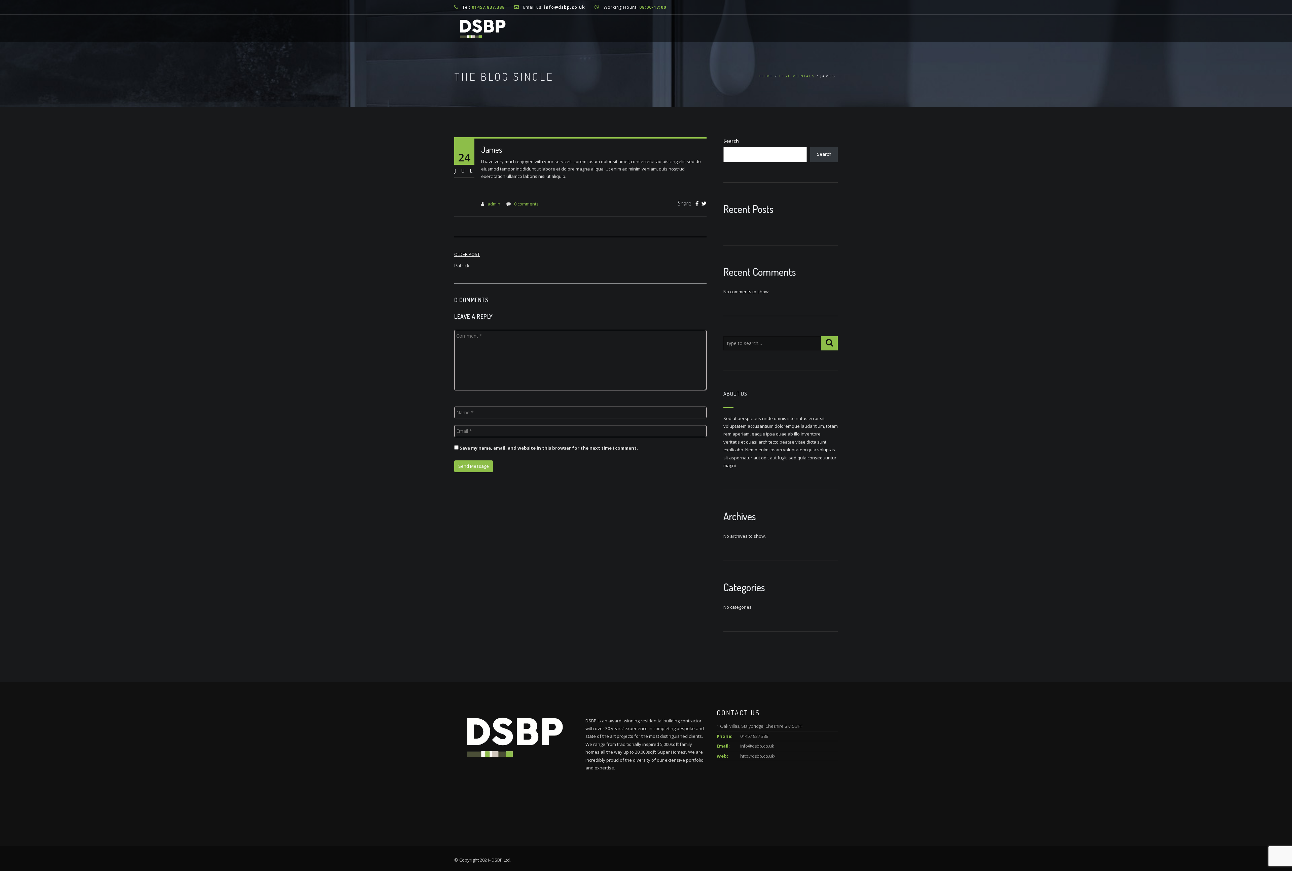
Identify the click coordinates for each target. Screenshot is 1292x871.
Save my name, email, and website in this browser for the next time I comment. (549, 448)
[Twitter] (704, 203)
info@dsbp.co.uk (564, 7)
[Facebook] (696, 203)
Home (766, 76)
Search (731, 141)
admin (494, 204)
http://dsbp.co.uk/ (757, 756)
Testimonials (797, 76)
